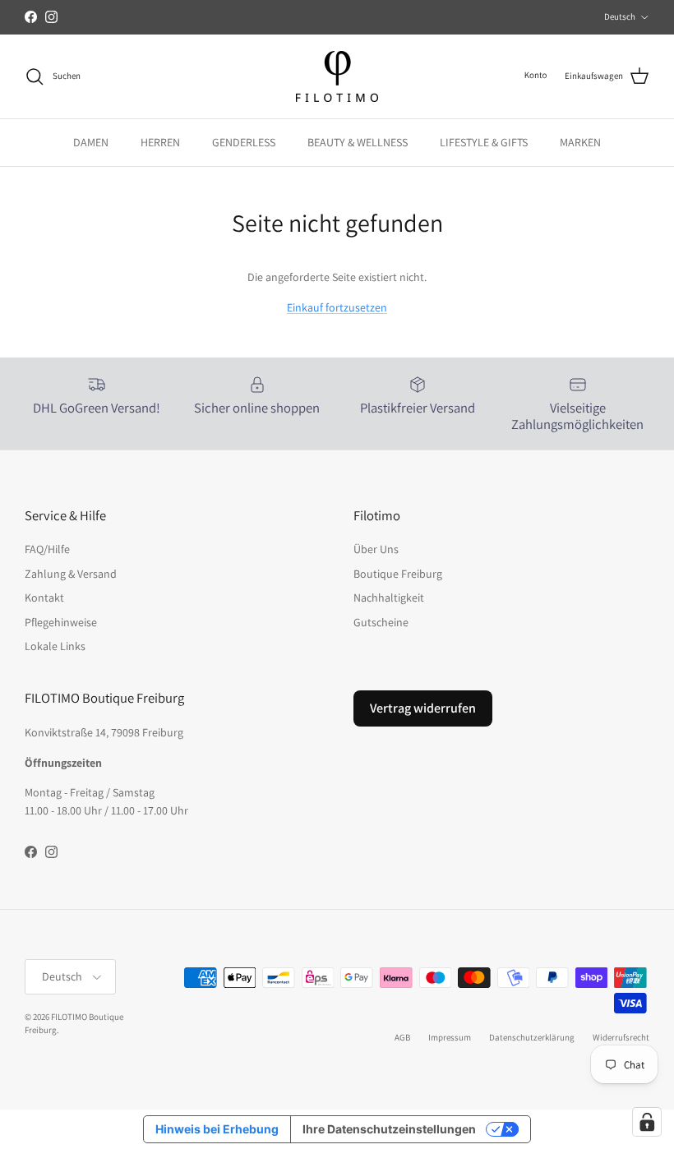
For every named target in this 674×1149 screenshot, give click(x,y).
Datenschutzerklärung (532, 1037)
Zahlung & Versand (71, 573)
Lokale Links (55, 646)
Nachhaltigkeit (388, 597)
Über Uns (376, 549)
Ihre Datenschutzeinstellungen (389, 1129)
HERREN (160, 142)
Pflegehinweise (61, 622)
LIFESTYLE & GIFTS (484, 142)
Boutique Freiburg (397, 573)
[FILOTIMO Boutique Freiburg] (337, 76)
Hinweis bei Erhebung (217, 1129)
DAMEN (90, 142)
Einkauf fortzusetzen (337, 307)
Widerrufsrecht (621, 1037)
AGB (402, 1037)
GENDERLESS (243, 142)
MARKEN (580, 142)
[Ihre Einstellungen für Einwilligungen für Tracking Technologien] (647, 1122)
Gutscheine (381, 622)
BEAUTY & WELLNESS (357, 142)
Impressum (449, 1037)
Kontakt (44, 597)
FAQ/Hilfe (47, 549)
